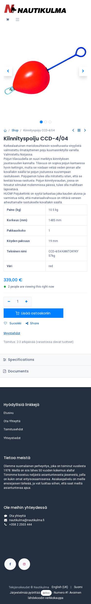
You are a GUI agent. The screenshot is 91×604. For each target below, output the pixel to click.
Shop (15, 130)
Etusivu (9, 413)
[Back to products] (79, 130)
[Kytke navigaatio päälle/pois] (17, 19)
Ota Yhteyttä (12, 421)
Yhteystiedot (12, 438)
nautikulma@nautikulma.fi (26, 520)
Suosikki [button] (15, 323)
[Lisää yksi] (26, 302)
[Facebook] (10, 564)
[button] (8, 71)
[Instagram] (24, 564)
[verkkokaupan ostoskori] (7, 19)
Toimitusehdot (13, 429)
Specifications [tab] (20, 359)
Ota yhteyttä (17, 516)
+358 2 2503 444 (20, 524)
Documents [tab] (18, 371)
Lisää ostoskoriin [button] (35, 313)
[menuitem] (60, 587)
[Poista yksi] (9, 302)
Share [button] (34, 323)
